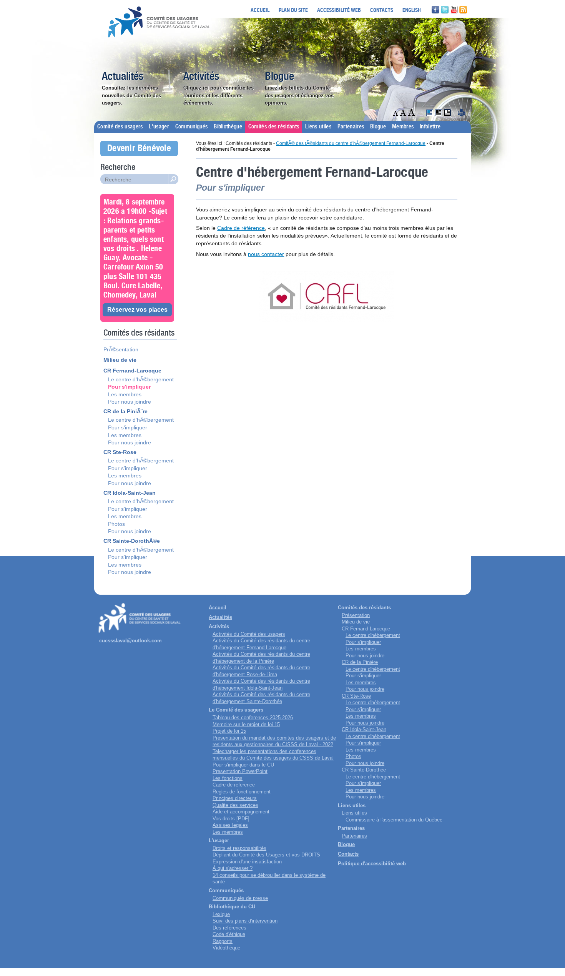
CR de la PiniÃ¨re (125, 411)
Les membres (124, 394)
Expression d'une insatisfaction (247, 862)
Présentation (356, 615)
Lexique (221, 914)
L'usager (159, 127)
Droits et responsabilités (239, 848)
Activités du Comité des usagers (249, 634)
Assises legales (230, 825)
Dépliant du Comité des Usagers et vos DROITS (266, 855)
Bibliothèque (228, 127)
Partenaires (350, 127)
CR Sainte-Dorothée (364, 770)
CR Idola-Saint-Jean (129, 493)
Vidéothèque (226, 948)
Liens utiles (318, 127)
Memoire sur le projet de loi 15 (246, 724)
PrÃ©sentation (120, 349)
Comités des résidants (273, 127)
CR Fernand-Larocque (132, 370)
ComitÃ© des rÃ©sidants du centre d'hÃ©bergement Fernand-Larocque (350, 143)
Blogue (279, 77)
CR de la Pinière (360, 662)
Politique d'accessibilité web (372, 863)
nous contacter (266, 254)
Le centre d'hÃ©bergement (141, 379)
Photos (116, 524)
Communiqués (191, 127)
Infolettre (430, 127)
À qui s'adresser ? (233, 868)
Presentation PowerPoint (240, 771)
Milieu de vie (119, 360)
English (411, 10)
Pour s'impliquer (129, 387)
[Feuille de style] (429, 112)
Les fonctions (228, 778)
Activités (201, 77)
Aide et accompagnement (241, 812)
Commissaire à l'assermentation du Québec (394, 820)
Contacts (381, 10)
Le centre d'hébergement (373, 635)
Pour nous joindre (129, 402)
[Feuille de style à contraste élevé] (438, 112)
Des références (229, 928)
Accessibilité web (339, 10)
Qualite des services (235, 805)
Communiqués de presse (240, 898)
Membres (403, 127)
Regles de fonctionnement (242, 792)
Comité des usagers (120, 127)
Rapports (223, 941)
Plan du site (293, 10)
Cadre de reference (234, 785)
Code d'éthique (229, 934)
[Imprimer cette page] (461, 112)
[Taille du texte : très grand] (411, 112)
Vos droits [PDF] (231, 818)
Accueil (260, 10)
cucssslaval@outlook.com (130, 640)
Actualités (122, 77)
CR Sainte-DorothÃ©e (131, 541)
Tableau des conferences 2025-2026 (253, 717)
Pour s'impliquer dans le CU (243, 765)
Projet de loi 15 (229, 731)
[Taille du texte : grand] (404, 112)
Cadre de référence (241, 228)
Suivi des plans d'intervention (245, 921)
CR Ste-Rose (119, 452)
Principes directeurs (235, 798)
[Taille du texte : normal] (396, 112)
